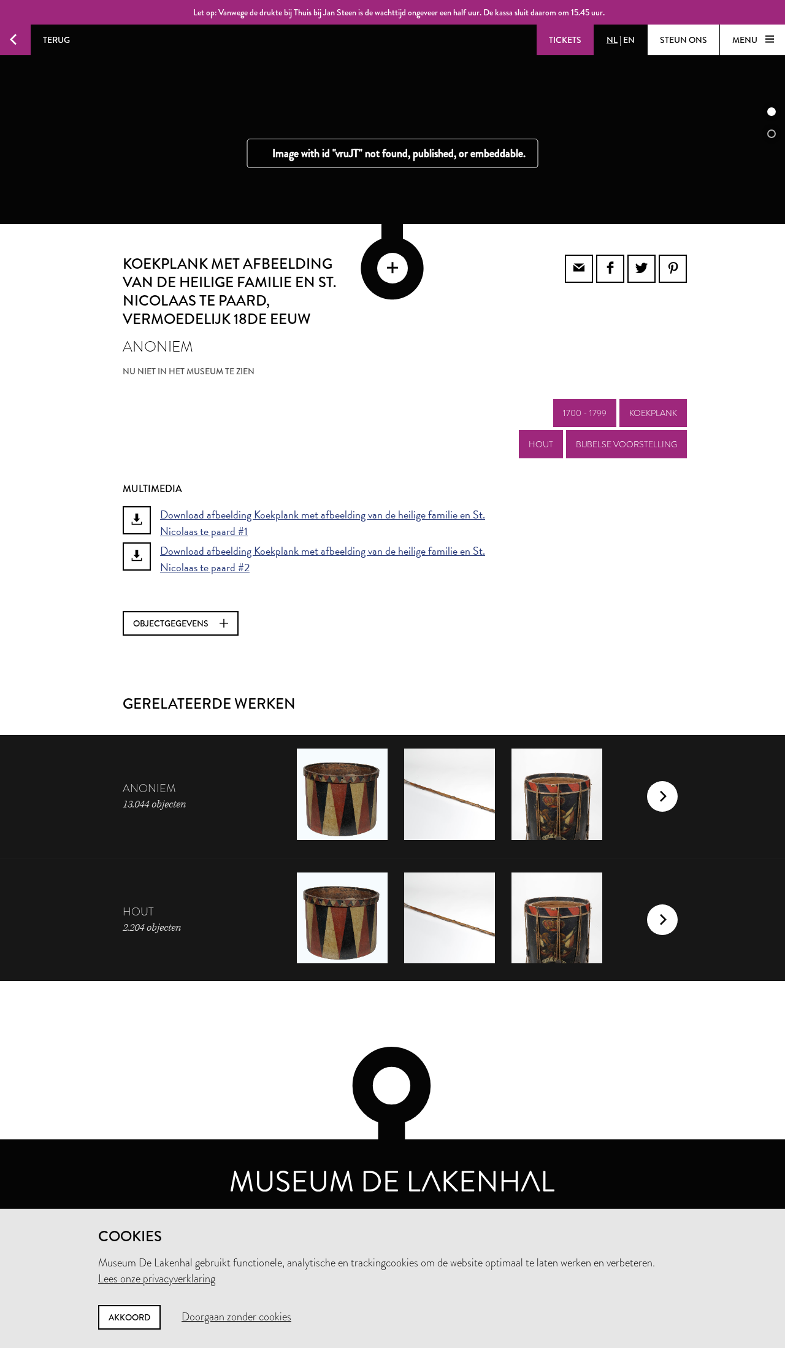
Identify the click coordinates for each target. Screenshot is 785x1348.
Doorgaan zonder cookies (236, 1317)
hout (541, 444)
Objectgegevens (171, 623)
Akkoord (129, 1317)
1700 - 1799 (585, 413)
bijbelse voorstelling (626, 444)
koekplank (653, 413)
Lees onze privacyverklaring (156, 1279)
